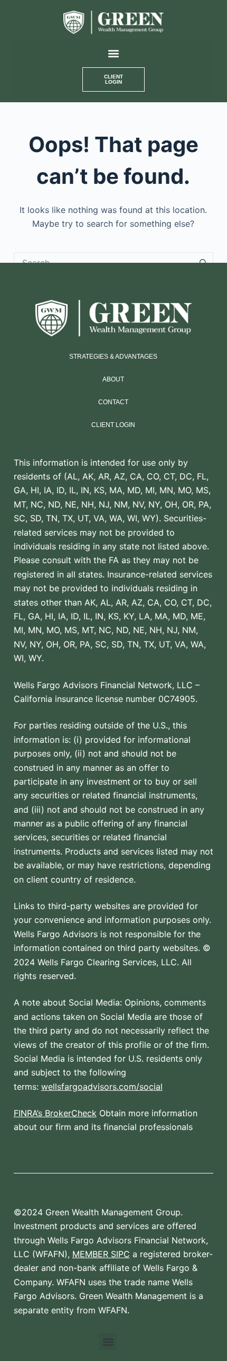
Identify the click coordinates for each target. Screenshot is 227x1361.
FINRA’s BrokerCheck (55, 1113)
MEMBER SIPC (101, 1254)
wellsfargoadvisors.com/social (102, 1086)
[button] (113, 53)
